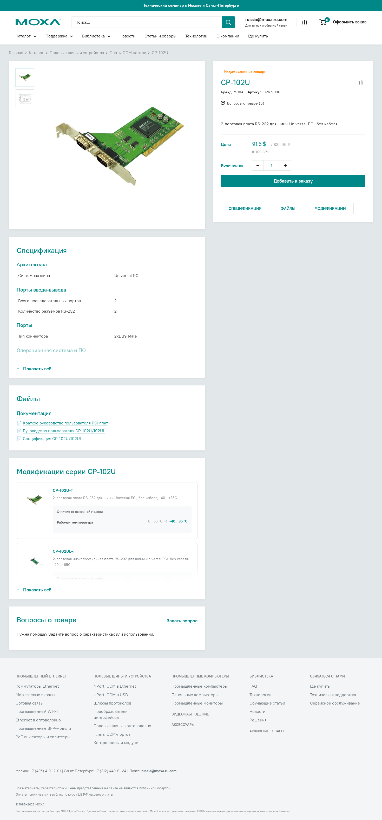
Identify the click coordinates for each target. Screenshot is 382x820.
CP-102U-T (63, 490)
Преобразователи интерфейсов (111, 714)
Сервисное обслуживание (335, 703)
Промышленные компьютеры (200, 686)
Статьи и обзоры (160, 35)
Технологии (196, 35)
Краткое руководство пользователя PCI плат (65, 422)
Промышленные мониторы (197, 703)
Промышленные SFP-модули (43, 728)
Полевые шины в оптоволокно (122, 725)
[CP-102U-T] (35, 500)
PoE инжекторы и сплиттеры (43, 736)
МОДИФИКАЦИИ (330, 208)
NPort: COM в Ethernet (115, 686)
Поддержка (56, 35)
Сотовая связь (29, 703)
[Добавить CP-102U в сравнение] (361, 82)
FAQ (253, 686)
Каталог (23, 35)
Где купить (258, 35)
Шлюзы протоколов (112, 703)
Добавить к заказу (293, 181)
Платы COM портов (128, 52)
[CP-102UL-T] (35, 560)
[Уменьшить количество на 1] (257, 165)
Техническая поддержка (333, 694)
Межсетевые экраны (35, 694)
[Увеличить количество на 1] (285, 165)
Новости (127, 35)
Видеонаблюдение (190, 714)
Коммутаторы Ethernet (37, 686)
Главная (16, 52)
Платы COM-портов (112, 734)
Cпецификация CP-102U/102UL (52, 438)
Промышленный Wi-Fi (37, 711)
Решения (258, 719)
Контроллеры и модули (116, 742)
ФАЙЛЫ (288, 208)
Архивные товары (266, 731)
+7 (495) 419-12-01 (45, 771)
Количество (232, 165)
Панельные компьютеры (195, 694)
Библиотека (93, 35)
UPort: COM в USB (111, 694)
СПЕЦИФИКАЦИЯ (245, 208)
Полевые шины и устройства (77, 52)
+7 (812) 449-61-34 (110, 771)
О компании (227, 35)
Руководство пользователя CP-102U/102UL (64, 430)
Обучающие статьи (267, 703)
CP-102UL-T (64, 551)
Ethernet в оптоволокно (38, 719)
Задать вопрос (182, 620)
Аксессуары (183, 724)
